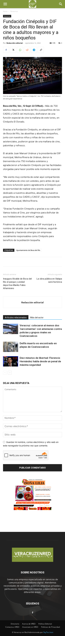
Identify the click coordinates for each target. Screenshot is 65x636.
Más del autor (37, 317)
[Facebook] (6, 50)
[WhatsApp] (20, 50)
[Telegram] (34, 50)
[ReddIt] (27, 50)
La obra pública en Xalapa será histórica (49, 280)
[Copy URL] (41, 50)
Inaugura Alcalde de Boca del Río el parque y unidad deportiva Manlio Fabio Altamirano (17, 283)
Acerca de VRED (29, 624)
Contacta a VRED (12, 627)
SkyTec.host (48, 632)
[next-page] (10, 373)
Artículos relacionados (16, 317)
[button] (5, 4)
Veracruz (14, 11)
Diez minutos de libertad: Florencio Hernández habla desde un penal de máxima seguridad (40, 361)
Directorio (15, 624)
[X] (13, 50)
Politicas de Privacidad (50, 627)
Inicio (5, 11)
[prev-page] (5, 373)
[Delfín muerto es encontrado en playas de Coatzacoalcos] (10, 347)
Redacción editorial (14, 43)
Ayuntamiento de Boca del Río (28, 250)
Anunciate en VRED (30, 627)
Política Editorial (45, 624)
